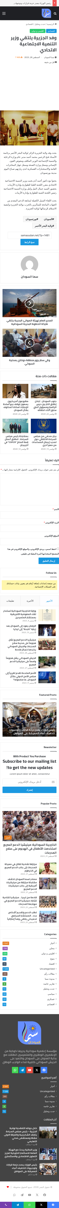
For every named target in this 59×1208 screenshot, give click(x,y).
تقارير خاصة (49, 984)
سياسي (51, 994)
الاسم (56, 509)
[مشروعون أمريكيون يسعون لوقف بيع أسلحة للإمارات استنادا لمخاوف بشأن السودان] (15, 391)
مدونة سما (50, 979)
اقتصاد (52, 963)
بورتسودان (31, 219)
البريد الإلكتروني (51, 522)
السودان (48, 219)
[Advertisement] (29, 87)
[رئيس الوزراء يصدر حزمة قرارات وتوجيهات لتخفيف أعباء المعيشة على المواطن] (48, 1169)
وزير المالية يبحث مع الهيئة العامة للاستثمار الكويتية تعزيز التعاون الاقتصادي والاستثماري (20, 1153)
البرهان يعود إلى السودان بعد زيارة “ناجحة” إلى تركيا (21, 627)
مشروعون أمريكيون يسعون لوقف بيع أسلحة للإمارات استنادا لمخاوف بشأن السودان (15, 405)
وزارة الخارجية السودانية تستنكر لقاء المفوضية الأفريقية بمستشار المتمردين (19, 614)
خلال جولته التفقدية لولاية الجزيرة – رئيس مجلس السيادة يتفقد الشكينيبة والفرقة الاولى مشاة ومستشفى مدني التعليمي (20, 1134)
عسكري (51, 999)
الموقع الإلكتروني (51, 535)
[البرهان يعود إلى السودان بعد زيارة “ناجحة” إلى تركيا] (47, 630)
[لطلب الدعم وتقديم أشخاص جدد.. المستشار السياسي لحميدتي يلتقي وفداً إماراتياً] (47, 917)
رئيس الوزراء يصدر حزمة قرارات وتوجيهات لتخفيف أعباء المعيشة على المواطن (21, 1168)
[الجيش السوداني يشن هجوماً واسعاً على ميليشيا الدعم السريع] (47, 662)
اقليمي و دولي (37, 31)
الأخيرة (30, 600)
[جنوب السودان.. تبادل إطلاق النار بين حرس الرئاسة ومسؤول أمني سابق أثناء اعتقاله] (44, 391)
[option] (29, 719)
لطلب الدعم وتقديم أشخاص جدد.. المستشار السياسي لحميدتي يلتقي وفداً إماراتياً (22, 915)
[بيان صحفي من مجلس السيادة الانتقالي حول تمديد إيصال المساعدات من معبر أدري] (44, 426)
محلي (52, 948)
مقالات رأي (49, 974)
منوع (52, 958)
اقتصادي (29, 24)
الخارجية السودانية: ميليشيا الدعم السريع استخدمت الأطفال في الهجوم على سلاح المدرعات (29, 848)
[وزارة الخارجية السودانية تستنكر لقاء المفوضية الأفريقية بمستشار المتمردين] (47, 615)
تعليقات (10, 600)
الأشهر (49, 600)
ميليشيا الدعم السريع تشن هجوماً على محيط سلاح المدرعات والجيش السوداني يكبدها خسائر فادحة (22, 645)
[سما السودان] (46, 13)
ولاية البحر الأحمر (43, 225)
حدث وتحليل (40, 24)
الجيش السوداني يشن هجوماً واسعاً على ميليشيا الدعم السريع (21, 661)
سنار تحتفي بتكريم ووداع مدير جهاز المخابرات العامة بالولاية (35, 731)
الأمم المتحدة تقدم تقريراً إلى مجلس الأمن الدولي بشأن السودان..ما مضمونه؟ (21, 676)
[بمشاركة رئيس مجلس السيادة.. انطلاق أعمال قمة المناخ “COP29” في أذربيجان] (15, 426)
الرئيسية (51, 24)
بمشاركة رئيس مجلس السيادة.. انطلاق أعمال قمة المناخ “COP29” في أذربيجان (16, 440)
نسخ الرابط (29, 242)
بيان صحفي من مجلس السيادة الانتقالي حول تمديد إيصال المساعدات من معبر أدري (44, 440)
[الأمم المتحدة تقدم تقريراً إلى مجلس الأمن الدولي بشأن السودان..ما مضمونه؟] (47, 677)
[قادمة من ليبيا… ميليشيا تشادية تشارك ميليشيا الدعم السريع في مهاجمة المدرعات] (47, 902)
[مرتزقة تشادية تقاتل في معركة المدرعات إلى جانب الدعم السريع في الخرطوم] (47, 868)
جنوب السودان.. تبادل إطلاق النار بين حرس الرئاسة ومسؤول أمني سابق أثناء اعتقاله (44, 405)
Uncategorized (47, 969)
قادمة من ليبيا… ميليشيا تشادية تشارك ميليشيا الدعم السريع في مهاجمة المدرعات (20, 900)
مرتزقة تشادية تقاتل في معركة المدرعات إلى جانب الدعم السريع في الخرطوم (21, 867)
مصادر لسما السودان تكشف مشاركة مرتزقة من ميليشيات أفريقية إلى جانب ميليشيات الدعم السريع (21, 884)
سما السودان (49, 57)
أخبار (52, 943)
